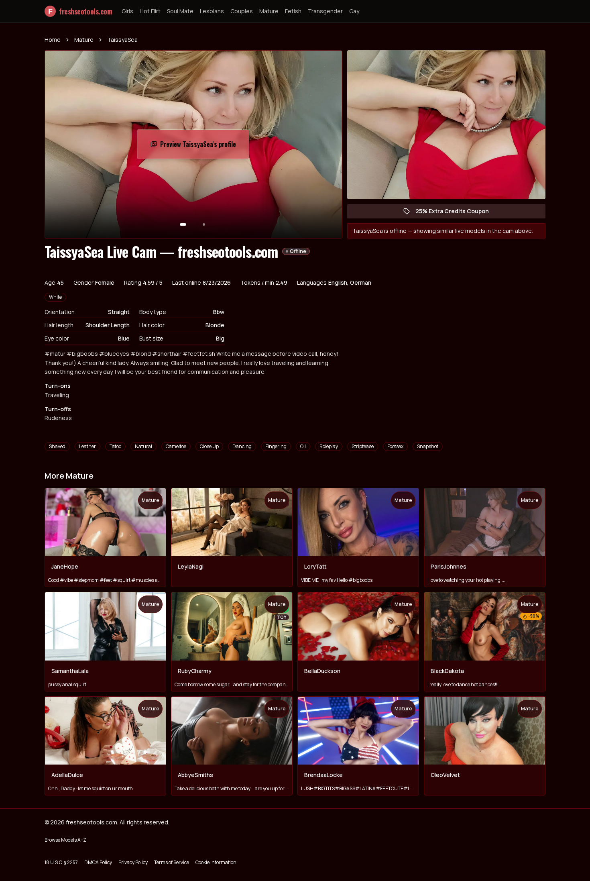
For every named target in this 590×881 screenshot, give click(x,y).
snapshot (427, 446)
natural (143, 446)
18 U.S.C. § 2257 (61, 862)
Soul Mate (180, 11)
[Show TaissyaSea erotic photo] (183, 224)
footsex (395, 446)
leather (87, 446)
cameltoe (176, 446)
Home (53, 39)
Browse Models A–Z (65, 839)
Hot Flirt (150, 11)
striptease (363, 446)
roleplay (328, 446)
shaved (57, 446)
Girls (127, 11)
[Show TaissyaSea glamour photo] (204, 224)
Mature (269, 11)
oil (303, 446)
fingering (276, 446)
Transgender (325, 11)
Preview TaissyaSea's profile (201, 146)
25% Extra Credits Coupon (456, 212)
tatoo (115, 446)
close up (209, 446)
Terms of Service (171, 862)
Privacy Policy (133, 862)
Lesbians (212, 11)
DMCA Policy (98, 862)
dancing (242, 446)
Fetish (293, 11)
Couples (241, 11)
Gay (354, 11)
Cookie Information (215, 862)
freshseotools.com (80, 11)
